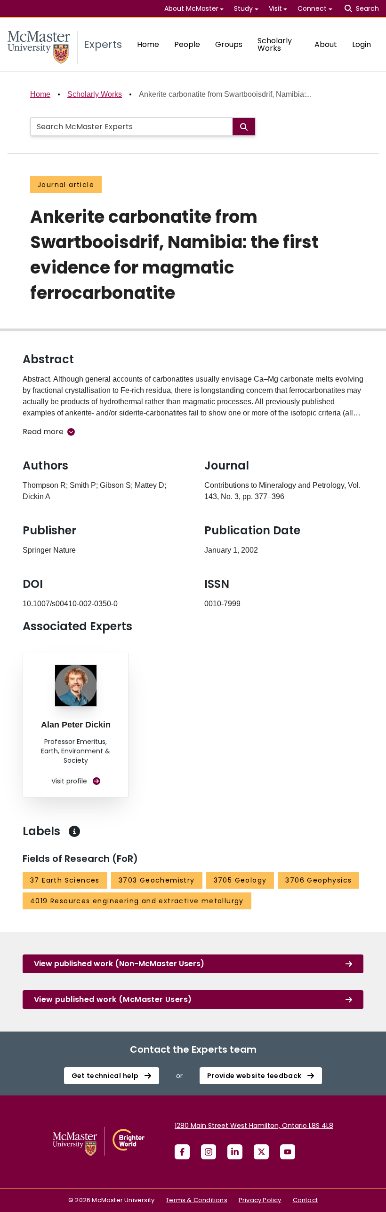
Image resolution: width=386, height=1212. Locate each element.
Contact (305, 1200)
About (325, 44)
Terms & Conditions (196, 1200)
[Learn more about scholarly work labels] (74, 831)
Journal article (66, 184)
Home (148, 44)
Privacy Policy (260, 1200)
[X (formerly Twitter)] (261, 1151)
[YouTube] (287, 1151)
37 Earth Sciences (65, 880)
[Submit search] (244, 126)
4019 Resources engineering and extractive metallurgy (137, 901)
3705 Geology (240, 880)
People (187, 44)
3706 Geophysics (318, 880)
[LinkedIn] (234, 1151)
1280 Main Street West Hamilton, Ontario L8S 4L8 (254, 1125)
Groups (228, 44)
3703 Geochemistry (157, 880)
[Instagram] (208, 1151)
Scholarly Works (274, 44)
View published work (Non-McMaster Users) (119, 963)
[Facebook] (182, 1151)
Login (361, 44)
